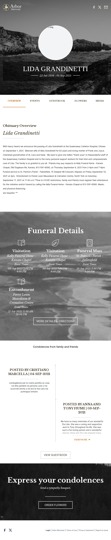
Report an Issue (102, 530)
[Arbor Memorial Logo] (12, 7)
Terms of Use (71, 530)
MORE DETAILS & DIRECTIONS (55, 321)
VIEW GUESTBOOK (55, 454)
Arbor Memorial (58, 530)
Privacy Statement (86, 530)
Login (48, 530)
